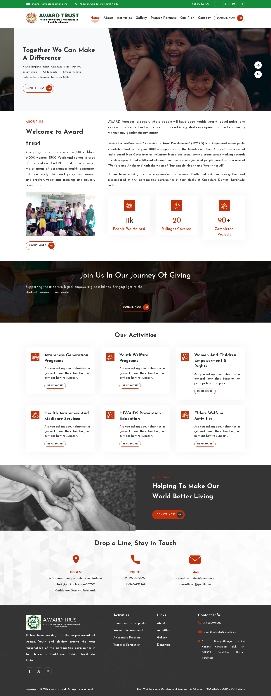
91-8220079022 (212, 622)
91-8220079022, (135, 578)
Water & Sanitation (126, 644)
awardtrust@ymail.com (195, 584)
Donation (163, 644)
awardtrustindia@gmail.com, (195, 578)
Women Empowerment (128, 630)
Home (95, 18)
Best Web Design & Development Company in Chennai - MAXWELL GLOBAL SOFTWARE (191, 689)
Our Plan (187, 18)
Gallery (141, 18)
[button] (258, 65)
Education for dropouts (129, 623)
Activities (124, 18)
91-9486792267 (135, 584)
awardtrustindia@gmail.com (49, 4)
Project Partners (164, 18)
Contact (204, 18)
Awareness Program (126, 637)
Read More (55, 386)
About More (37, 246)
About (108, 18)
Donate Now (226, 18)
